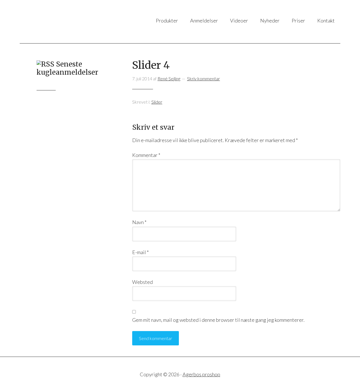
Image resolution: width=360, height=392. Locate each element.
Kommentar (146, 155)
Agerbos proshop (201, 374)
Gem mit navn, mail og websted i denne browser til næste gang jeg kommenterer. (218, 320)
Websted (142, 282)
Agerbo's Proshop (76, 21)
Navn (139, 222)
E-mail (140, 252)
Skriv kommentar (203, 78)
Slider (156, 101)
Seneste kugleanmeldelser (67, 68)
